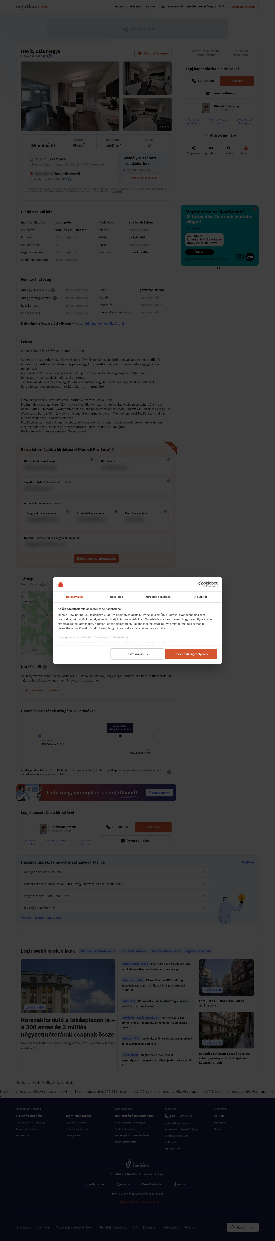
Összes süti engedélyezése (191, 654)
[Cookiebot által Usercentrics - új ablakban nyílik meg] (201, 584)
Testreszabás (134, 654)
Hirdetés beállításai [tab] (158, 596)
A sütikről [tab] (200, 596)
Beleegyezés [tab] (74, 596)
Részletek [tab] (116, 596)
